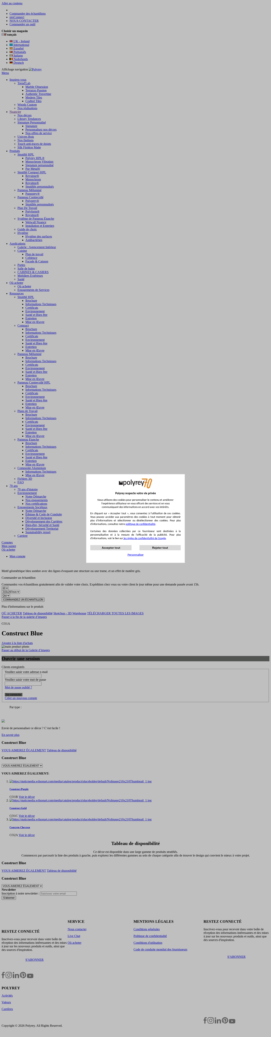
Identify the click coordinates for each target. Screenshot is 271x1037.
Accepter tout (111, 547)
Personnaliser (136, 554)
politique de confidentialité (140, 524)
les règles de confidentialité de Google (144, 538)
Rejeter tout (160, 547)
